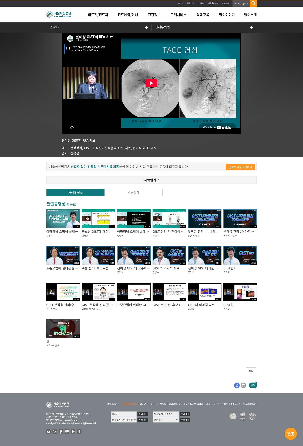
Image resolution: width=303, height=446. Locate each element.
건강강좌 (76, 148)
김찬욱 (191, 308)
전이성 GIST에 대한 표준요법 (208, 268)
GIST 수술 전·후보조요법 (170, 304)
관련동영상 (75, 192)
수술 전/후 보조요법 (95, 268)
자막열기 (150, 180)
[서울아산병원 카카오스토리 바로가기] (79, 431)
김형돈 (156, 235)
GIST (87, 148)
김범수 (156, 272)
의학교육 (203, 14)
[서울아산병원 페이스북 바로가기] (61, 431)
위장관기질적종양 (104, 148)
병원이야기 (227, 14)
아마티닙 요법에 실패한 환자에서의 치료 (144, 231)
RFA (153, 148)
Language (240, 3)
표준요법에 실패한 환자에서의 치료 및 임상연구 (78, 268)
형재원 (85, 235)
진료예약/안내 (128, 14)
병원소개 (250, 14)
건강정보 (154, 14)
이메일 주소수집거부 (231, 404)
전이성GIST (141, 148)
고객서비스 (178, 14)
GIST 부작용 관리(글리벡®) (100, 304)
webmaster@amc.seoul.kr (71, 420)
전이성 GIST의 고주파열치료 (136, 268)
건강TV (54, 27)
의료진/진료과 (98, 14)
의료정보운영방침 (158, 404)
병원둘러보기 (213, 3)
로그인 (180, 3)
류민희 (49, 235)
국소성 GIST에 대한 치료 (98, 231)
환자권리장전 (113, 404)
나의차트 (200, 3)
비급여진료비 (175, 404)
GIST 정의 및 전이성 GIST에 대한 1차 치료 (182, 231)
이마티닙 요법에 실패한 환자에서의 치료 (73, 231)
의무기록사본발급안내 (193, 404)
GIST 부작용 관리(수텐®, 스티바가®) (70, 304)
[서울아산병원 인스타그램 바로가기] (54, 431)
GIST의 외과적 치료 (166, 268)
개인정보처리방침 (129, 404)
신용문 (74, 153)
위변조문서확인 (212, 404)
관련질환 (133, 192)
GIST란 (228, 304)
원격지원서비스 (250, 404)
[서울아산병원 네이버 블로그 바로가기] (67, 431)
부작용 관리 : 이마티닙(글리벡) (244, 231)
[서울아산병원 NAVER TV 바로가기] (73, 431)
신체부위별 (162, 27)
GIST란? (229, 268)
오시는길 (225, 3)
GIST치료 (124, 148)
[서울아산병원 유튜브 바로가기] (48, 431)
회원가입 (190, 3)
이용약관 (144, 404)
